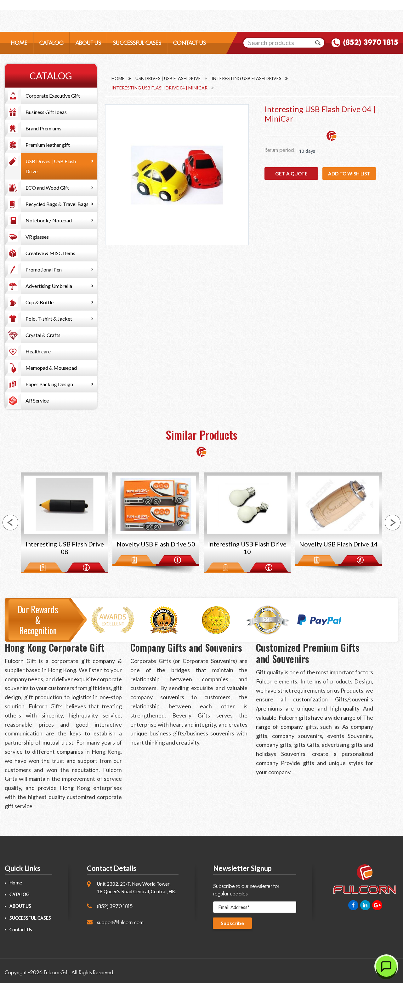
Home (118, 78)
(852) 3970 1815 (370, 42)
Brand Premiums (43, 128)
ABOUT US (88, 42)
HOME (19, 42)
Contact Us (20, 930)
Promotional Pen (44, 269)
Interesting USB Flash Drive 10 (156, 547)
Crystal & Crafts (43, 335)
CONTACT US (189, 42)
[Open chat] (386, 966)
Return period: (280, 150)
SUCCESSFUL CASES (137, 42)
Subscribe (232, 923)
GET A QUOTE (291, 173)
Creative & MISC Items (50, 253)
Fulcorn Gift (56, 972)
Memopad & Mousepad (51, 368)
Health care (38, 351)
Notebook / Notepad (49, 220)
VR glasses (37, 237)
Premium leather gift (48, 145)
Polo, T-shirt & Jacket (49, 319)
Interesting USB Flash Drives (246, 78)
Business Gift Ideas (46, 112)
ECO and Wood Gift (47, 188)
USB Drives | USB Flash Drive (51, 166)
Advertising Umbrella (49, 286)
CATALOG (51, 42)
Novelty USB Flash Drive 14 (247, 544)
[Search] (318, 43)
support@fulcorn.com (120, 922)
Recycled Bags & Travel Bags (57, 204)
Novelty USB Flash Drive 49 (338, 544)
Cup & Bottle (40, 302)
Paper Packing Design (49, 384)
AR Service (37, 400)
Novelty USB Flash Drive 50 (64, 544)
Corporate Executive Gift (53, 96)
